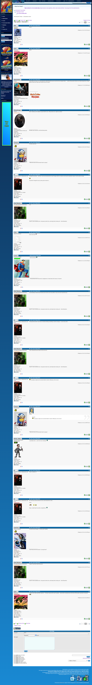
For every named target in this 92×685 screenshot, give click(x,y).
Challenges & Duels (20, 11)
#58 (89, 527)
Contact (79, 1)
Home (4, 16)
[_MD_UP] (89, 44)
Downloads (51, 1)
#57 (89, 499)
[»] (89, 22)
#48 (89, 232)
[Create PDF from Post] (20, 44)
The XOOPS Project (74, 674)
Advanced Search (4, 38)
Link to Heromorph (68, 1)
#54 (89, 406)
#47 (89, 203)
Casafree (77, 682)
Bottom (16, 20)
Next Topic (30, 20)
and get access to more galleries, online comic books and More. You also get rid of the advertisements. (52, 8)
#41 (89, 25)
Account (58, 1)
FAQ (3, 27)
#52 (89, 348)
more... (2, 98)
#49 (89, 255)
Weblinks (4, 25)
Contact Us (5, 29)
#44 (89, 110)
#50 (89, 291)
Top (16, 623)
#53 (89, 377)
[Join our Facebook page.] (79, 680)
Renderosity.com (85, 674)
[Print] (22, 44)
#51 (89, 320)
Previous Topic (23, 20)
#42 (89, 48)
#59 (89, 562)
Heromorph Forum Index (20, 10)
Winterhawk (62, 682)
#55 (89, 438)
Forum (4, 20)
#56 (89, 470)
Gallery (28, 1)
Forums (35, 1)
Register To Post (87, 20)
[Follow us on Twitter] (73, 680)
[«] (79, 22)
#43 (89, 79)
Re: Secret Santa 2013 (22, 13)
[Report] (86, 44)
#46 (89, 174)
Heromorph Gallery (6, 22)
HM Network (5, 18)
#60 (89, 591)
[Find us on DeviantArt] (86, 680)
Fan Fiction (42, 1)
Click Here (3, 81)
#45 (89, 142)
